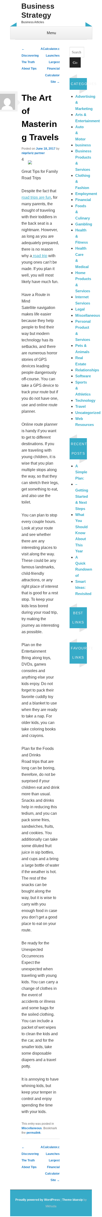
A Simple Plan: (81, 472)
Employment (86, 194)
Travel (80, 406)
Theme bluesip (72, 1200)
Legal (80, 309)
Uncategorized (88, 412)
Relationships (87, 370)
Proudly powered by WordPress (37, 1200)
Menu (51, 33)
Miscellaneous (32, 1128)
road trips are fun (36, 197)
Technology (85, 400)
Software (83, 376)
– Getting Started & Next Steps (81, 496)
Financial (83, 200)
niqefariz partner (33, 153)
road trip (39, 256)
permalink (33, 1132)
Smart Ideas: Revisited (83, 587)
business (83, 145)
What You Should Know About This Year (81, 532)
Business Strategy (37, 10)
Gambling (83, 224)
